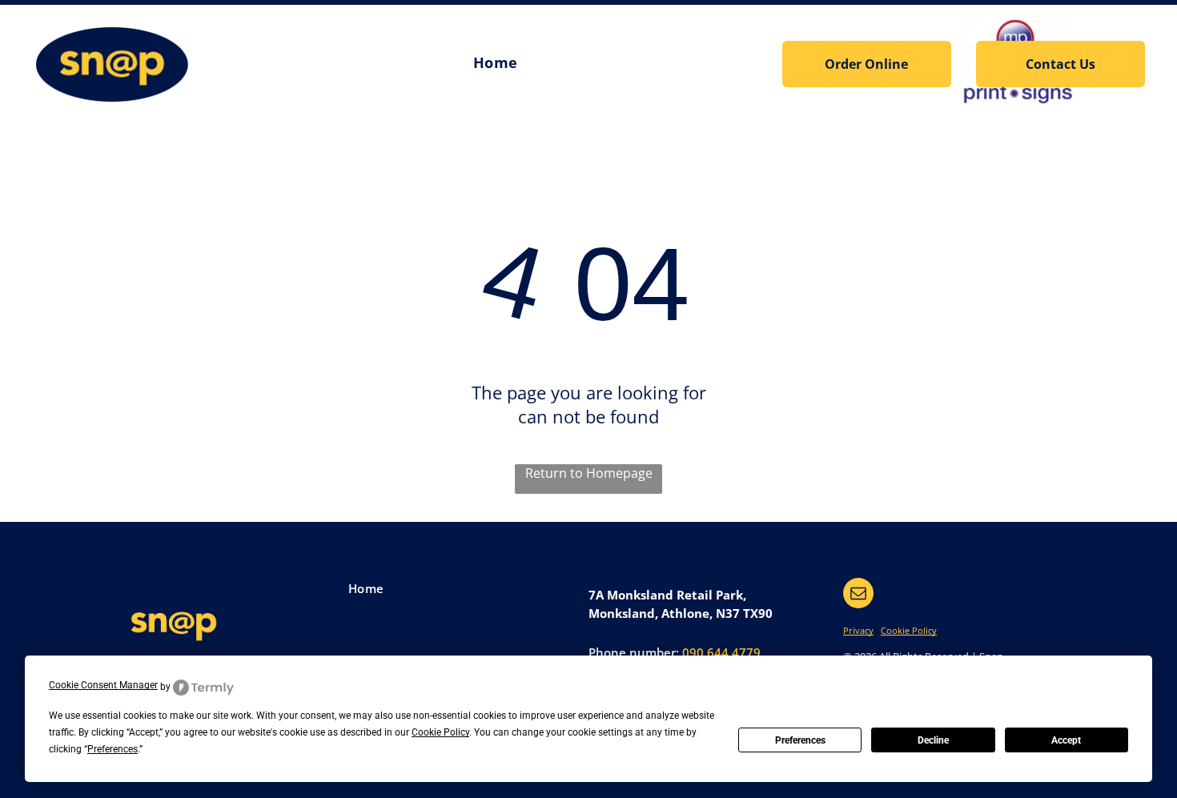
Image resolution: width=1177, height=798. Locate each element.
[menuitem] (495, 63)
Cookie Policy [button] (440, 732)
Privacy (858, 630)
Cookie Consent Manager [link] (103, 685)
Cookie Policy (909, 630)
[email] (858, 595)
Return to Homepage (589, 473)
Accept (1066, 740)
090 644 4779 (721, 652)
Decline (933, 740)
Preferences (800, 740)
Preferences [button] (112, 749)
